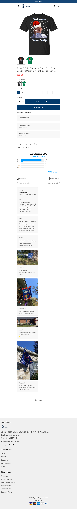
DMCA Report (38, 500)
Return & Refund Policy (8, 482)
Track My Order (6, 463)
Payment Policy (6, 489)
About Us (4, 457)
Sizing (3, 466)
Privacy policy (5, 476)
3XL (40, 92)
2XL (35, 92)
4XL (45, 92)
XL (30, 92)
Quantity (19, 97)
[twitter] (6, 445)
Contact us (4, 460)
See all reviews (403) (38, 156)
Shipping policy (6, 486)
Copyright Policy (6, 492)
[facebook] (2, 445)
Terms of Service (6, 479)
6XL (55, 92)
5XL (50, 92)
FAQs (3, 454)
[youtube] (10, 445)
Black (23, 79)
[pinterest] (13, 445)
